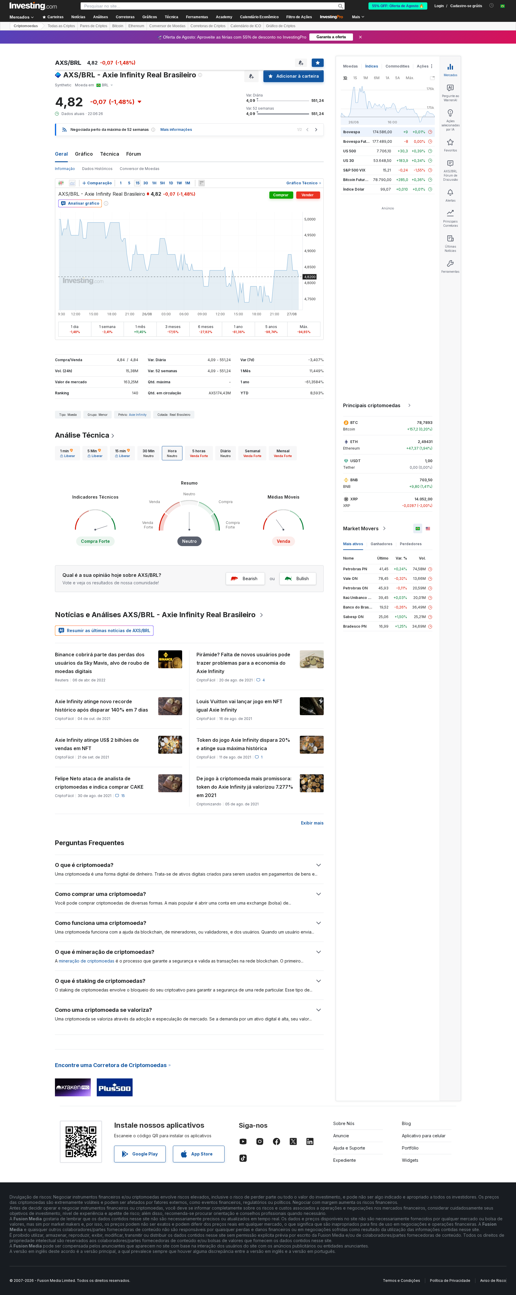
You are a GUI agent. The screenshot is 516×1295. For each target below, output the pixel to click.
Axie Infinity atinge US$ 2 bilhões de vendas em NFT (97, 744)
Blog (406, 1123)
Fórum (133, 154)
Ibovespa (351, 132)
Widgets (410, 1160)
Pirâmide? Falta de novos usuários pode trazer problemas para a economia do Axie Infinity (243, 663)
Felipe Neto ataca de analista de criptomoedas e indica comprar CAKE (99, 783)
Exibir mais (312, 822)
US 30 (348, 160)
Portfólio (410, 1147)
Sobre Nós (343, 1123)
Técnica (109, 154)
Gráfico (84, 154)
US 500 (349, 151)
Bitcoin (117, 26)
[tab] (67, 453)
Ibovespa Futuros (358, 141)
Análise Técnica (82, 435)
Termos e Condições (401, 1280)
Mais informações (176, 129)
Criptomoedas (26, 26)
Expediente (344, 1160)
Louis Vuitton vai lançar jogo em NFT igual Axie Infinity (239, 705)
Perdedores (411, 544)
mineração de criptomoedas (86, 960)
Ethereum (136, 26)
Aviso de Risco (493, 1280)
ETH (354, 441)
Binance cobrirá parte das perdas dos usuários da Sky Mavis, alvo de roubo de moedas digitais (102, 663)
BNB (354, 480)
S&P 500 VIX (354, 170)
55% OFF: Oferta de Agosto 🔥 (398, 6)
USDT (355, 461)
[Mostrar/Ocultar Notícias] (201, 183)
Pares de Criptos (93, 26)
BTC (354, 422)
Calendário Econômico (259, 17)
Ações (423, 66)
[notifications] (491, 5)
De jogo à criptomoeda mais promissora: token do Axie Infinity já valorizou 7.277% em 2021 (244, 787)
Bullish (303, 578)
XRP (354, 499)
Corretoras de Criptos (208, 26)
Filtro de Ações (299, 17)
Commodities (397, 66)
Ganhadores (381, 544)
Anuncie (341, 1135)
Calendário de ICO (246, 26)
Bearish (250, 578)
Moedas (350, 66)
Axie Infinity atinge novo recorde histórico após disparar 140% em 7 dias (101, 705)
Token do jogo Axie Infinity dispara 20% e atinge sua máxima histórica (243, 744)
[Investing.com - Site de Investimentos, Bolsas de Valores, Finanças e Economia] (33, 6)
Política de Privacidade (450, 1280)
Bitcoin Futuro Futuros (362, 179)
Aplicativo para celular (424, 1135)
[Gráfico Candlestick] (61, 183)
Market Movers (361, 528)
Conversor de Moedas (167, 26)
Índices (371, 66)
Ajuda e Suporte (349, 1147)
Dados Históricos (97, 168)
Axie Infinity (138, 414)
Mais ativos (353, 544)
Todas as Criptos (61, 26)
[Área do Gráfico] (72, 183)
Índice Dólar (353, 189)
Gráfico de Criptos (280, 26)
